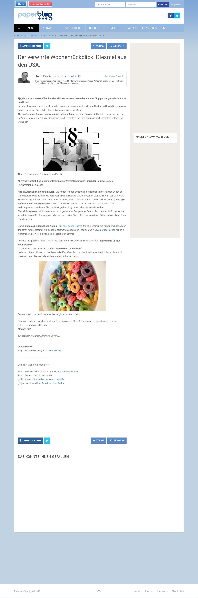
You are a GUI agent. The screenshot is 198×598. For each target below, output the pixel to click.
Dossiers (95, 27)
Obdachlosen (108, 230)
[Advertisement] (110, 15)
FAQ (174, 591)
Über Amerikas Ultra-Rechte (50, 383)
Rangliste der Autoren (142, 27)
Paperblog (19, 591)
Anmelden (162, 4)
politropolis (68, 76)
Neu (30, 27)
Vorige (100, 46)
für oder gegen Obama (70, 226)
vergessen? (176, 4)
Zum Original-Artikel (113, 76)
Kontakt (137, 591)
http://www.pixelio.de (68, 371)
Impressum (162, 591)
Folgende (116, 46)
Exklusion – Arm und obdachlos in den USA (43, 379)
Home (21, 4)
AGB (182, 591)
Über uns (149, 591)
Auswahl (49, 27)
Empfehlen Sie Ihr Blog (40, 4)
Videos (114, 27)
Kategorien (72, 27)
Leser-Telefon (53, 350)
